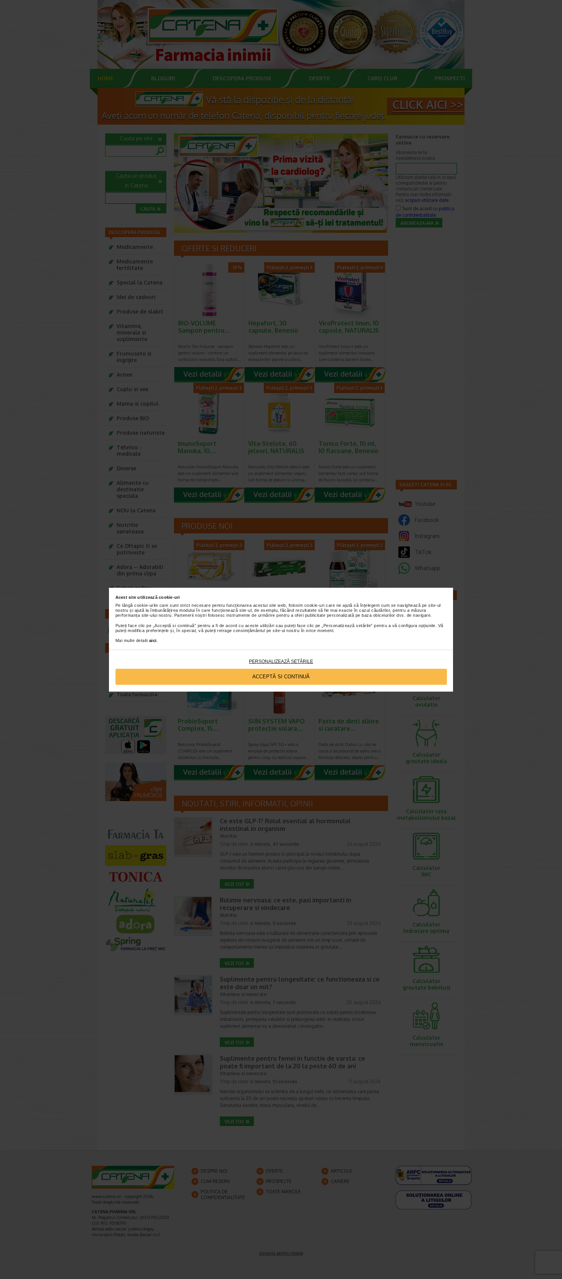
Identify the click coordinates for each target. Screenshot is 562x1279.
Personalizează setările (281, 661)
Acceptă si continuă (281, 676)
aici (153, 640)
